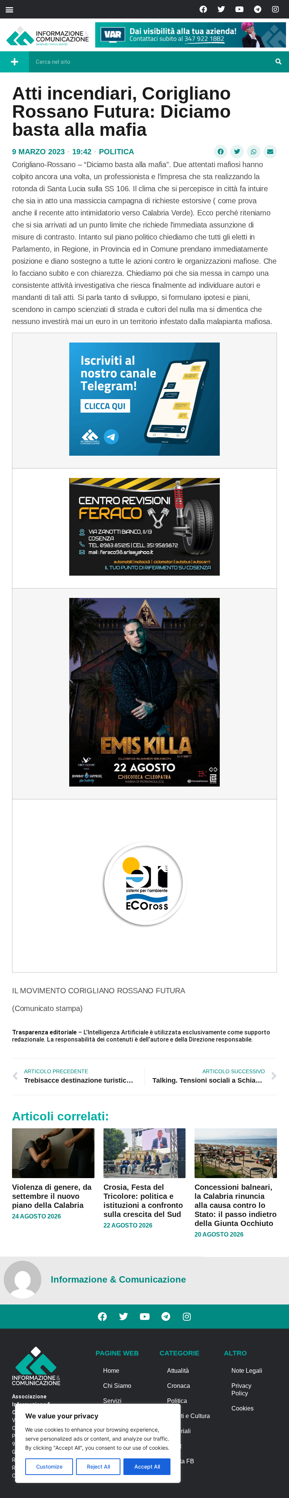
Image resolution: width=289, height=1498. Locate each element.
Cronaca (178, 1386)
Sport (174, 1446)
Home (111, 1370)
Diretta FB (180, 1461)
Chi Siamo (117, 1386)
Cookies (242, 1408)
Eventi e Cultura (188, 1416)
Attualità (178, 1370)
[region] (98, 1443)
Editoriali (179, 1431)
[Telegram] (257, 9)
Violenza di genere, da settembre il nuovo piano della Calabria (51, 1196)
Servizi (112, 1401)
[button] (9, 9)
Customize (49, 1466)
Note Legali (246, 1370)
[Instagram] (275, 9)
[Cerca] (278, 61)
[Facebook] (203, 9)
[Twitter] (221, 9)
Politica (116, 151)
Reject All (98, 1466)
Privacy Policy (241, 1390)
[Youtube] (239, 9)
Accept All (147, 1466)
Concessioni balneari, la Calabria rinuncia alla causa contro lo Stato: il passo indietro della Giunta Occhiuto (236, 1205)
